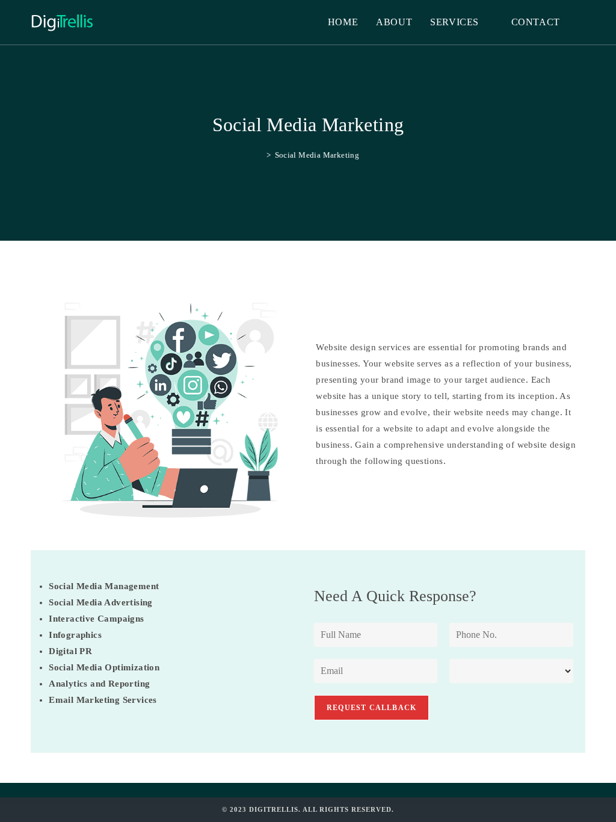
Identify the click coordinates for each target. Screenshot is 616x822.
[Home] (260, 154)
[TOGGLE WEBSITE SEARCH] (581, 22)
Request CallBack (371, 707)
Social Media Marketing (317, 154)
